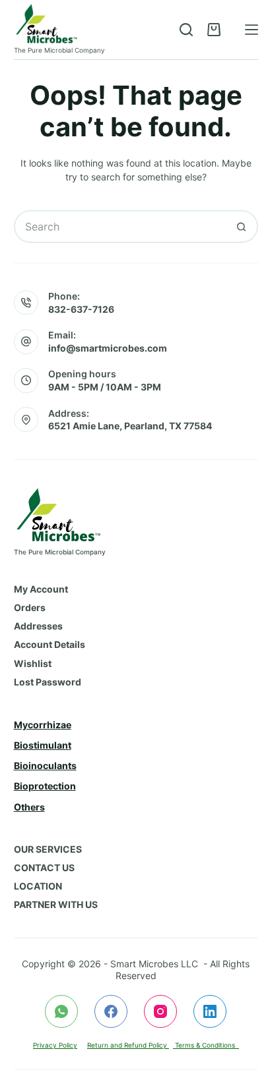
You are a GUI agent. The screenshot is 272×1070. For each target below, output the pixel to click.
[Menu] (251, 29)
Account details (49, 644)
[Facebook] (110, 1011)
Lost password (47, 681)
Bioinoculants (45, 765)
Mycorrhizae (42, 724)
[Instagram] (160, 1011)
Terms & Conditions (206, 1045)
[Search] (186, 29)
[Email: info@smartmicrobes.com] (26, 341)
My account (41, 589)
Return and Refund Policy (128, 1045)
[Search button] (241, 226)
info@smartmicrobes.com (107, 348)
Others (29, 807)
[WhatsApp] (61, 1011)
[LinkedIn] (209, 1011)
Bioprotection (45, 785)
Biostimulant (42, 745)
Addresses (38, 625)
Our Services (48, 849)
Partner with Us (56, 904)
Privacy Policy (55, 1045)
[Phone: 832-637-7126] (26, 302)
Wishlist (32, 663)
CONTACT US (44, 867)
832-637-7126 (81, 309)
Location (38, 886)
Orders (30, 607)
